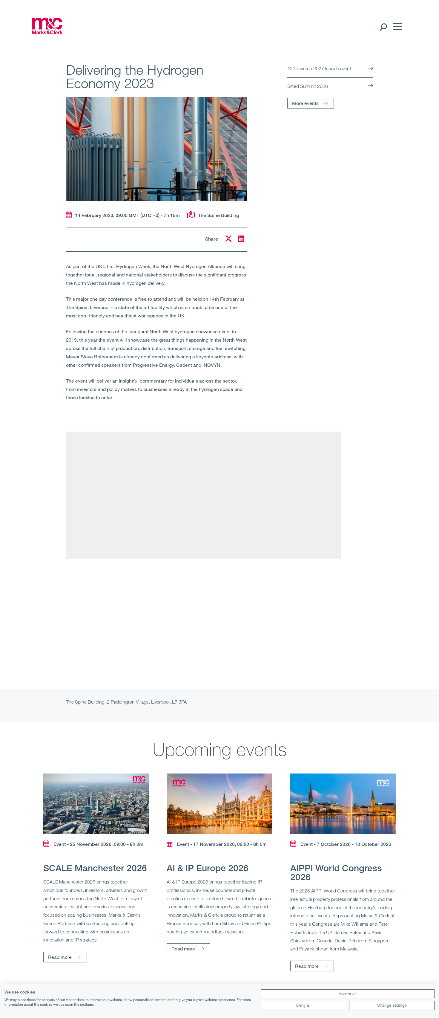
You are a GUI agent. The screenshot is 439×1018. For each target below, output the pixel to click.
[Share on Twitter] (228, 239)
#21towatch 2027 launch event (319, 68)
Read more (60, 957)
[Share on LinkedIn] (241, 239)
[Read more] (96, 804)
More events (305, 103)
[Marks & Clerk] (47, 32)
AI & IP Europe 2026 (207, 868)
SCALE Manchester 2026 (95, 868)
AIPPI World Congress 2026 (336, 872)
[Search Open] (383, 26)
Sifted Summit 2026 (307, 86)
